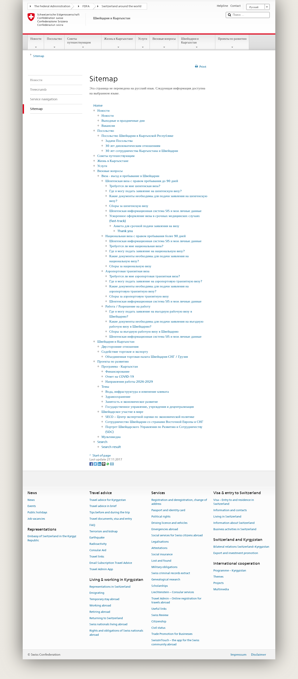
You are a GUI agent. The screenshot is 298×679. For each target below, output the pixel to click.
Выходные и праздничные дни (123, 120)
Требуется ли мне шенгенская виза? (134, 186)
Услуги (142, 38)
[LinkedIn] (100, 463)
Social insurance (162, 554)
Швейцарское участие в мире (122, 412)
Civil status (158, 627)
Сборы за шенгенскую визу (128, 206)
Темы (105, 386)
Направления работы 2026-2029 (129, 381)
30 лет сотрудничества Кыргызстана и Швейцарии (141, 151)
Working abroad (100, 605)
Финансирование (117, 371)
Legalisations (160, 542)
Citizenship (158, 621)
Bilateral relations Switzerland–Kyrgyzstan (241, 546)
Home (98, 105)
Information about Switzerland (234, 522)
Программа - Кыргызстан (119, 366)
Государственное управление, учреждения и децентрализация (149, 407)
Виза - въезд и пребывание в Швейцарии (130, 176)
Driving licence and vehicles (169, 522)
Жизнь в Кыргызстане (118, 38)
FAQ (92, 525)
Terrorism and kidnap (103, 531)
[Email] (112, 463)
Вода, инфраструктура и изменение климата (137, 391)
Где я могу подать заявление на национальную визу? (147, 251)
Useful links (158, 608)
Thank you (125, 231)
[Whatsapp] (108, 463)
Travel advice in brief (102, 506)
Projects (218, 583)
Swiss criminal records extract (170, 573)
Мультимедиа (111, 437)
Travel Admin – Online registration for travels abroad (176, 600)
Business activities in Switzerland (234, 529)
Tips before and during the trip (109, 512)
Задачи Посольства (119, 141)
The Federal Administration (52, 6)
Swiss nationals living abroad (108, 624)
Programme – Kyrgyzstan (229, 570)
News (31, 500)
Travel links (96, 556)
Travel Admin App (101, 569)
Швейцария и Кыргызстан (190, 40)
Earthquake (96, 537)
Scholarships (159, 585)
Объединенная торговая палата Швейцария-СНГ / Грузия (146, 356)
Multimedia (221, 589)
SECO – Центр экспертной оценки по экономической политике (149, 417)
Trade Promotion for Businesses (171, 634)
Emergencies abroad (164, 529)
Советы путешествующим (79, 40)
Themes (218, 576)
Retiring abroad (99, 611)
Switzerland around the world (121, 6)
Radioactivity (97, 544)
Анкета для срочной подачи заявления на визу (146, 226)
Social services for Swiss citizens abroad (177, 535)
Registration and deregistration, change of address (179, 502)
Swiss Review (159, 615)
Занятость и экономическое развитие (131, 401)
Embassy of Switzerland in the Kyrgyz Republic (51, 538)
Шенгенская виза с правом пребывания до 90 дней (141, 181)
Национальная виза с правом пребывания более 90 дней (145, 236)
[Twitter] (96, 463)
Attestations (159, 548)
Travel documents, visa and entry (110, 518)
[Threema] (104, 463)
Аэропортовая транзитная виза (127, 271)
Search (102, 442)
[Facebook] (91, 463)
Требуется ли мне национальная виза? (136, 246)
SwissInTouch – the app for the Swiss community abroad (175, 642)
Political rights (160, 516)
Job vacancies (36, 518)
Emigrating (96, 593)
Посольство (54, 38)
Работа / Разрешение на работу (128, 306)
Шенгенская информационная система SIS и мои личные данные (155, 211)
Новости (35, 38)
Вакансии (108, 125)
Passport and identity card (168, 510)
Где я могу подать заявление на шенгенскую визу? (145, 191)
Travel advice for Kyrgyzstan (107, 500)
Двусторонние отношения (120, 346)
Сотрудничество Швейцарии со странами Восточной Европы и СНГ (154, 422)
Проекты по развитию (232, 38)
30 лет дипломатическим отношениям (132, 146)
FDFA (85, 6)
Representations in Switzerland (109, 586)
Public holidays (37, 512)
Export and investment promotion (235, 553)
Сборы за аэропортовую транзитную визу (139, 296)
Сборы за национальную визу (130, 266)
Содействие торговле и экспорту (124, 351)
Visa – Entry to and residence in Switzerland (233, 502)
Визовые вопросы (164, 38)
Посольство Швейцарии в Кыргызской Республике (137, 136)
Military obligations (164, 567)
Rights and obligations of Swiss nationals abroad (116, 633)
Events (31, 506)
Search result (111, 447)
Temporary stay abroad (104, 599)
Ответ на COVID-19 (119, 376)
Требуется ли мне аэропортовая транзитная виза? (144, 276)
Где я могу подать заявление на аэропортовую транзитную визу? (155, 281)
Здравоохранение (117, 396)
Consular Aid (97, 550)
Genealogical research (165, 579)
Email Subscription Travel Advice (110, 562)
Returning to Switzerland (106, 618)
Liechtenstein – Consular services (172, 592)
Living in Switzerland (227, 516)
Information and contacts (230, 510)
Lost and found (161, 560)
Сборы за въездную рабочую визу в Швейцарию (143, 331)
